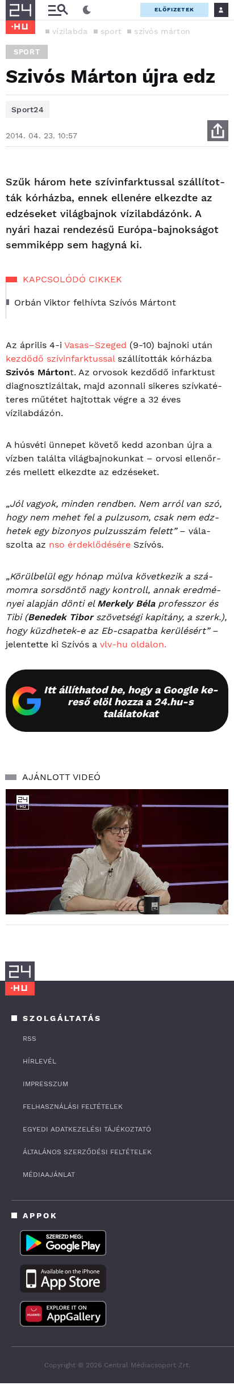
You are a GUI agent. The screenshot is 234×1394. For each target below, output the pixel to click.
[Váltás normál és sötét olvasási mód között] (87, 10)
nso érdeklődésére (90, 544)
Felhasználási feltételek (73, 1107)
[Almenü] (58, 10)
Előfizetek (174, 9)
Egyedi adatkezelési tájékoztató (87, 1129)
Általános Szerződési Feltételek (87, 1152)
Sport (27, 52)
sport (111, 31)
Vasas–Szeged (95, 345)
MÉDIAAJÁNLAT (49, 1175)
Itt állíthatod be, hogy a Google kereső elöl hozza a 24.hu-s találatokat (131, 701)
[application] (117, 851)
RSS (29, 1039)
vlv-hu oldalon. (133, 644)
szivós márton (162, 31)
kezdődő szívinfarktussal (60, 358)
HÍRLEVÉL (39, 1061)
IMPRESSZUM (45, 1084)
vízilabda (70, 31)
